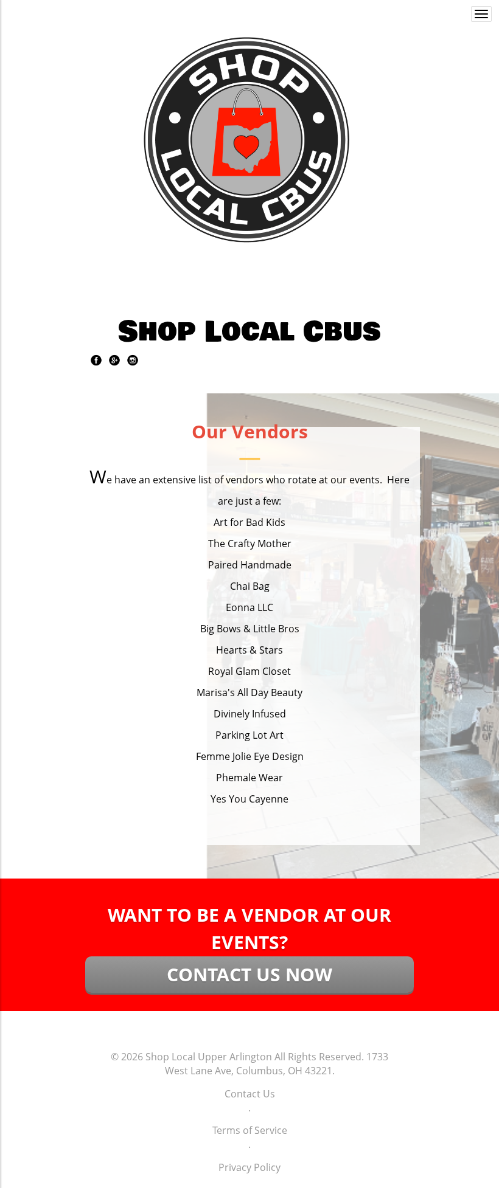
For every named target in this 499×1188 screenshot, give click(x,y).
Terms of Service (249, 1130)
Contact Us (250, 1093)
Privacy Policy (249, 1167)
